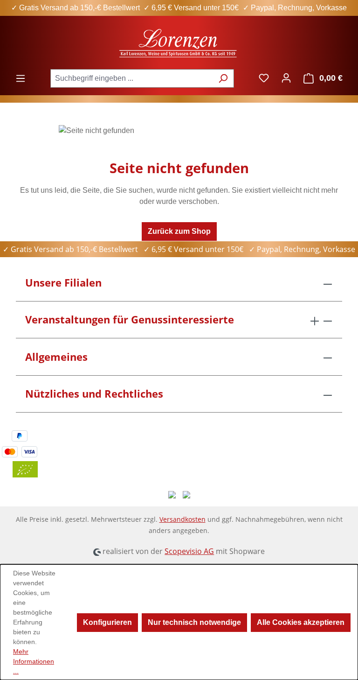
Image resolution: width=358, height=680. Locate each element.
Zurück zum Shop (179, 231)
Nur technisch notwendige (194, 622)
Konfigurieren (107, 622)
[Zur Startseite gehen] (179, 42)
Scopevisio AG (189, 551)
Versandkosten (182, 519)
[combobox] (131, 78)
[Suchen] (223, 78)
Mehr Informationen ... (33, 661)
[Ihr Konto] (286, 78)
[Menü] (20, 78)
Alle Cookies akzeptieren (300, 622)
